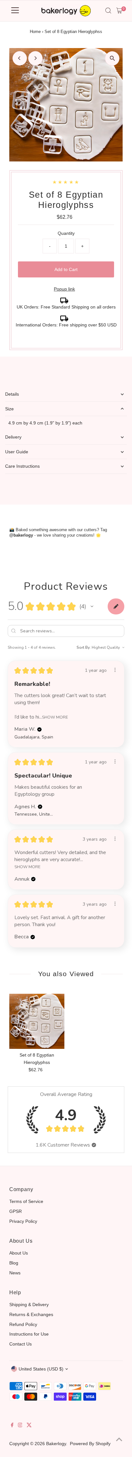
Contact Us (20, 1343)
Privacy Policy (23, 1221)
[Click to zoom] (112, 58)
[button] (92, 606)
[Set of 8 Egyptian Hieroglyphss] (36, 1021)
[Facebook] (12, 1425)
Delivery (13, 437)
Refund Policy (23, 1324)
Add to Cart (66, 269)
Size (9, 408)
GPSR (15, 1211)
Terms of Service (26, 1201)
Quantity (66, 233)
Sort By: (84, 647)
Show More (55, 717)
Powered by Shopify (90, 1443)
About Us (18, 1252)
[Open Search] (108, 10)
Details (12, 394)
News (15, 1272)
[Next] (35, 58)
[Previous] (19, 58)
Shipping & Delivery (29, 1304)
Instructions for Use (29, 1334)
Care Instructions (22, 466)
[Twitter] (29, 1425)
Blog (13, 1262)
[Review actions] (115, 669)
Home (35, 31)
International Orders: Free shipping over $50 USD (66, 324)
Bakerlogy (56, 1443)
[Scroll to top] (119, 1439)
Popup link (64, 289)
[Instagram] (20, 1425)
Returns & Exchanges (31, 1314)
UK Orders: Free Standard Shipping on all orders (66, 306)
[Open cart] (119, 10)
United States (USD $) (41, 1368)
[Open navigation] (15, 11)
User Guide (16, 451)
